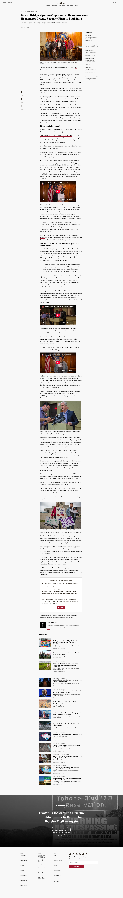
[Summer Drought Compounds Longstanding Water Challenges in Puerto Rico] (45, 758)
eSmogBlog (32, 26)
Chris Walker (56, 685)
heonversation (61, 762)
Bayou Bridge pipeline (55, 80)
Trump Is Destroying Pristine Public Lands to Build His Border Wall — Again (67, 779)
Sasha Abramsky (57, 773)
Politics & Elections (60, 689)
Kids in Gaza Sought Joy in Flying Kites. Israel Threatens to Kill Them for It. (92, 46)
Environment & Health (31, 11)
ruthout (60, 658)
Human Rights (22, 865)
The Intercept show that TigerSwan (71, 461)
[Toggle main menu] (119, 3)
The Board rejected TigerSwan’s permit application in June (56, 135)
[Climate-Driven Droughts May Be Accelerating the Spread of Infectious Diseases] (45, 747)
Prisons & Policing (23, 875)
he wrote (64, 457)
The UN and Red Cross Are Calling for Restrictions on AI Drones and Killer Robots (91, 71)
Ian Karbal (55, 740)
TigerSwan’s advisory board (47, 440)
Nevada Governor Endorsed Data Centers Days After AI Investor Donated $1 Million (67, 691)
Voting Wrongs (40, 875)
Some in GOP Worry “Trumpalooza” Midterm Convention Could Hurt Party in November (91, 62)
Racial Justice (22, 877)
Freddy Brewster (57, 697)
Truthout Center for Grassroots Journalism (58, 878)
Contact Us (56, 883)
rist (60, 708)
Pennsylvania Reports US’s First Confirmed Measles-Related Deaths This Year (67, 735)
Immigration (47, 5)
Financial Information (57, 870)
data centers (70, 5)
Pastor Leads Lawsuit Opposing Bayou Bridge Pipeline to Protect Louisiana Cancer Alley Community (65, 665)
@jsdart (48, 629)
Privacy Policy (56, 872)
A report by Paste (57, 378)
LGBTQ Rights (22, 870)
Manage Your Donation (58, 860)
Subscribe (55, 865)
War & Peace (22, 882)
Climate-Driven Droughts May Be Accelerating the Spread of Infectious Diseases (67, 746)
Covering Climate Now (42, 881)
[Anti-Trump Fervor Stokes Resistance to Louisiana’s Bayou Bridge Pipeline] (45, 654)
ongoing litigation (58, 138)
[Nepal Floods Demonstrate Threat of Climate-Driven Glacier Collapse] (45, 725)
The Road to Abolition (42, 867)
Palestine (54, 5)
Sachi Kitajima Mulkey (57, 751)
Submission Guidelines (58, 867)
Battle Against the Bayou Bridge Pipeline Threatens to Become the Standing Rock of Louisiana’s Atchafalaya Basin (67, 642)
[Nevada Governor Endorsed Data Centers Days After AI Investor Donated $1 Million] (45, 693)
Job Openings (56, 881)
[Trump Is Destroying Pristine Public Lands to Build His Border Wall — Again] (45, 780)
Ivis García (56, 762)
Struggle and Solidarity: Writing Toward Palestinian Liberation (42, 856)
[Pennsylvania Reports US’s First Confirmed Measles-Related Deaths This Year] (45, 736)
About (10, 3)
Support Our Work (57, 862)
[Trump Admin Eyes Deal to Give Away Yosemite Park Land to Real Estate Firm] (45, 682)
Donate (114, 3)
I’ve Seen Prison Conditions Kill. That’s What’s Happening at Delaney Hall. (91, 78)
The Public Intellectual (42, 870)
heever (62, 697)
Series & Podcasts (23, 885)
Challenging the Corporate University (41, 878)
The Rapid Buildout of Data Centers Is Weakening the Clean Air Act (67, 702)
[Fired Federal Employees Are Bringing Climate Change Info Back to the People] (45, 769)
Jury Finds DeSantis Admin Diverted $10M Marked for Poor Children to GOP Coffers (91, 54)
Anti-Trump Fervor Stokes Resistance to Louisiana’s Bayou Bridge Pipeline (67, 653)
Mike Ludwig (56, 658)
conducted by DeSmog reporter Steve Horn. (52, 287)
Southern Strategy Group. (47, 157)
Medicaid (77, 5)
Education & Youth (23, 860)
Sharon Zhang (56, 719)
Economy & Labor (23, 857)
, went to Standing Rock (75, 251)
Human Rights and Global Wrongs (42, 865)
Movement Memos (41, 872)
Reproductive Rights (23, 880)
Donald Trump (62, 5)
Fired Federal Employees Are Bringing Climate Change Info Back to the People (66, 768)
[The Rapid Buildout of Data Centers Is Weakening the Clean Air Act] (45, 703)
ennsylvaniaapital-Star (62, 740)
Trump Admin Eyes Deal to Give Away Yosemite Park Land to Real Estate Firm (67, 681)
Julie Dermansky (25, 26)
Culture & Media (23, 855)
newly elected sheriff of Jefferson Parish (62, 291)
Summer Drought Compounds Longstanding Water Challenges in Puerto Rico (67, 757)
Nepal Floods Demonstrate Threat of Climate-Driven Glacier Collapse (67, 724)
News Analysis (56, 754)
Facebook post (63, 260)
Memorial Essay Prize (57, 875)
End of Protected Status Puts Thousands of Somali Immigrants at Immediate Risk (91, 39)
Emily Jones (56, 708)
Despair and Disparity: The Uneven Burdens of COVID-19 (42, 860)
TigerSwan (50, 129)
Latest (4, 3)
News (22, 11)
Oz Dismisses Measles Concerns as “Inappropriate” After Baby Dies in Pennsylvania (67, 713)
